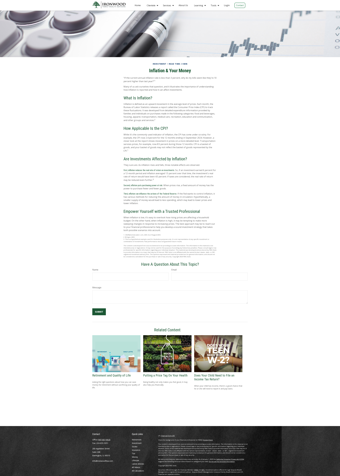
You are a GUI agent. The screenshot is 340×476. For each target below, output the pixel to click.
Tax (133, 453)
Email (174, 269)
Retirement (136, 439)
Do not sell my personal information (222, 461)
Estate (134, 446)
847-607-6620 (104, 439)
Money (135, 457)
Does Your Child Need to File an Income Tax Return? (214, 377)
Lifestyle (135, 460)
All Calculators (138, 470)
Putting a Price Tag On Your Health (165, 375)
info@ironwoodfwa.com (102, 461)
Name (95, 269)
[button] (138, 5)
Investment (137, 443)
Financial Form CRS (168, 436)
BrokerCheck (208, 440)
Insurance (136, 450)
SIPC (203, 470)
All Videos (136, 467)
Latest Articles (138, 464)
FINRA (196, 470)
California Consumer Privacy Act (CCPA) (230, 459)
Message (96, 287)
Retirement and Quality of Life (111, 375)
